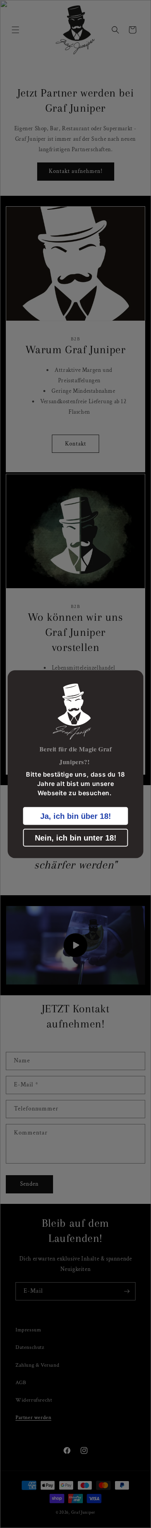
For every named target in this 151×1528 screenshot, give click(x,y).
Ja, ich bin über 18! (75, 815)
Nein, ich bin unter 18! (76, 837)
